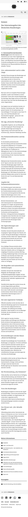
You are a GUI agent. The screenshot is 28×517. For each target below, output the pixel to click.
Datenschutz (12, 504)
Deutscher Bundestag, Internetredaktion (12, 484)
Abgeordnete (6, 457)
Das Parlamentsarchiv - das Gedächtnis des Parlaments (12, 448)
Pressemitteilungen (7, 466)
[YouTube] (19, 498)
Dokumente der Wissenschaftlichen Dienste (13, 471)
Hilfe (2, 502)
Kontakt (7, 502)
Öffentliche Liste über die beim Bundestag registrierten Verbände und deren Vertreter (12, 463)
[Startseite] (14, 7)
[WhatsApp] (15, 498)
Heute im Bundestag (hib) (8, 469)
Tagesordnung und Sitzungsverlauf (11, 454)
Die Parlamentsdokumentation (10, 452)
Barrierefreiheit (4, 504)
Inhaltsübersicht (14, 502)
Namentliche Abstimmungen (9, 460)
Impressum (18, 504)
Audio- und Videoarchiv (8, 445)
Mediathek (5, 443)
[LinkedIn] (6, 498)
